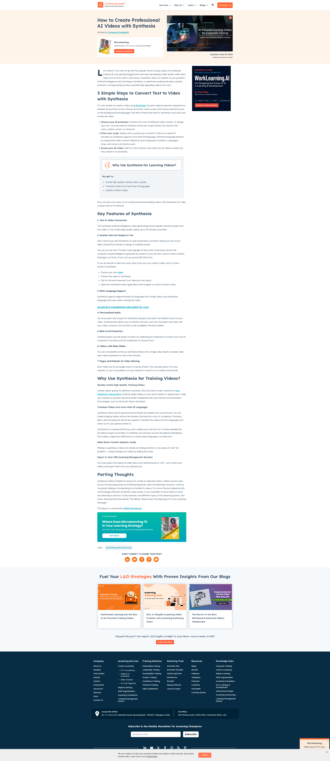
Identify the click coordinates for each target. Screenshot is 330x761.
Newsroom (98, 689)
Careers (96, 681)
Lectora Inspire (173, 689)
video (120, 272)
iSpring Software (174, 685)
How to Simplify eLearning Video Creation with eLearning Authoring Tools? (165, 618)
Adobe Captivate (174, 673)
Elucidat (170, 681)
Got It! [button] (205, 755)
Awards (96, 677)
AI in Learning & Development (223, 686)
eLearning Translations (128, 695)
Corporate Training (224, 666)
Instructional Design (224, 691)
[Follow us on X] (158, 747)
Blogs (203, 5)
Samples (97, 670)
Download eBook (124, 51)
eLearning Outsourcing (226, 695)
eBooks (194, 670)
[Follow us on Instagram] (171, 747)
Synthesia (141, 105)
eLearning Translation (225, 681)
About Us (97, 666)
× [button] (327, 752)
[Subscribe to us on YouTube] (151, 747)
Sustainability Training (151, 673)
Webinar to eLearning (125, 675)
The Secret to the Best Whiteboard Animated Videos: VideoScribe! (208, 618)
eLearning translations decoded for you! (123, 307)
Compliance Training (151, 681)
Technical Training (150, 685)
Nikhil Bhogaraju (133, 508)
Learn (191, 5)
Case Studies (98, 673)
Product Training (149, 677)
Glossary (97, 692)
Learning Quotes (198, 692)
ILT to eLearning (128, 670)
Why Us (178, 5)
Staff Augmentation (126, 691)
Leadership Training (150, 670)
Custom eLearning (126, 666)
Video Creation (127, 680)
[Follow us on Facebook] (165, 747)
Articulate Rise (173, 666)
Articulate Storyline (175, 670)
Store (95, 696)
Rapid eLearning (125, 687)
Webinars (195, 673)
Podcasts (195, 681)
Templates (195, 677)
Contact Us (225, 5)
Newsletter (196, 689)
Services (163, 5)
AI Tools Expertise (128, 683)
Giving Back (98, 685)
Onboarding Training (151, 666)
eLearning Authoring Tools (118, 548)
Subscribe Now (165, 642)
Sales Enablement (150, 689)
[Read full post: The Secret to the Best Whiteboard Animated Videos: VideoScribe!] (210, 597)
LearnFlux (195, 685)
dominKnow (172, 677)
